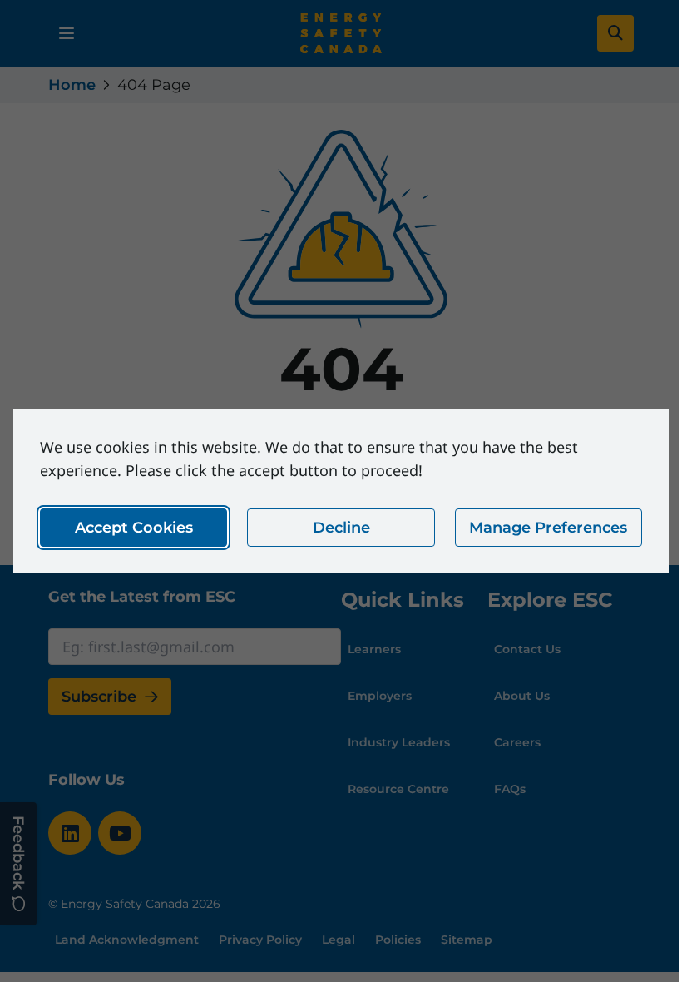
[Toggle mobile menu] (66, 33)
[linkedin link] (69, 833)
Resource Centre (398, 788)
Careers (517, 742)
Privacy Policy (260, 939)
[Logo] (341, 33)
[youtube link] (119, 833)
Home (72, 85)
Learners (374, 649)
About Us (522, 695)
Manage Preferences (548, 527)
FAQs (510, 788)
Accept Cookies (134, 527)
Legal (338, 939)
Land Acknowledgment (127, 939)
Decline (341, 527)
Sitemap (466, 939)
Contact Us (527, 649)
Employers (380, 695)
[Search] (615, 33)
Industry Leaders (399, 742)
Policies (398, 939)
